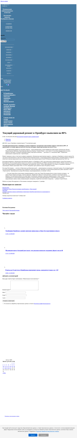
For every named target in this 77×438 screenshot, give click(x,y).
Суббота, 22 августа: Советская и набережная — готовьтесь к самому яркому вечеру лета (31, 343)
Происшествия (9, 47)
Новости (9, 30)
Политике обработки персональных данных (47, 431)
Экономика (9, 54)
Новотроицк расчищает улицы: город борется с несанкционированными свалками (29, 352)
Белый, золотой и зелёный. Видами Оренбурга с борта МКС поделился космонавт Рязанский (9, 109)
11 (5, 366)
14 (10, 366)
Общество (8, 49)
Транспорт (8, 68)
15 (12, 366)
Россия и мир (8, 59)
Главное (9, 23)
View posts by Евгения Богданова (10, 210)
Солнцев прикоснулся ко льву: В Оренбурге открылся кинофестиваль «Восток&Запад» (31, 348)
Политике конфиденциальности (42, 303)
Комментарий (6, 289)
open (2, 86)
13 (8, 366)
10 (3, 366)
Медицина (8, 57)
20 (8, 368)
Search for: (3, 38)
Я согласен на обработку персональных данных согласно (27, 303)
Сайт (3, 298)
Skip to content (4, 1)
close (2, 78)
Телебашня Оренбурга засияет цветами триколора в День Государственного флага (29, 316)
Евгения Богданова (22, 136)
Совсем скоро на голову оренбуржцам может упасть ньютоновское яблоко (9, 122)
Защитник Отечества (8, 27)
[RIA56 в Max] (8, 85)
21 (10, 368)
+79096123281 (7, 82)
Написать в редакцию (7, 80)
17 (3, 368)
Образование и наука (8, 66)
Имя (4, 292)
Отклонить (43, 435)
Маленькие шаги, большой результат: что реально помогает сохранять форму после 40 (31, 321)
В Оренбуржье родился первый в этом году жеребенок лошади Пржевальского (9, 97)
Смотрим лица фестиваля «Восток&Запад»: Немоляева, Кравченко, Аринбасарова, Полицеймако (34, 330)
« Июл (4, 373)
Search (2, 41)
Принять (33, 435)
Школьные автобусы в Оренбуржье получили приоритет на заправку (25, 334)
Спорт (8, 62)
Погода (9, 73)
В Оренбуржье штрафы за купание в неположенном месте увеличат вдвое (26, 339)
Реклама (18, 415)
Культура (8, 70)
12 (7, 366)
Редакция (11, 415)
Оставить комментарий (33, 136)
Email (4, 295)
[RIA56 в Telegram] (7, 85)
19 (7, 368)
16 (14, 366)
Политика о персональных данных (12, 416)
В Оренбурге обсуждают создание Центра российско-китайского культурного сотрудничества (33, 357)
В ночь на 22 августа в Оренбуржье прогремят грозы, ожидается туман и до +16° (29, 325)
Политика (8, 52)
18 (5, 368)
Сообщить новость (7, 198)
